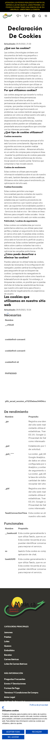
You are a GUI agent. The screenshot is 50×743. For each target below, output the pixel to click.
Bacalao (8, 655)
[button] (18, 15)
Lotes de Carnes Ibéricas (15, 664)
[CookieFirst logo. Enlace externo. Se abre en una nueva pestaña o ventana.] (3, 707)
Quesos (7, 646)
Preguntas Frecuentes (14, 679)
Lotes (6, 641)
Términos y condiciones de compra (21, 692)
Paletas (7, 637)
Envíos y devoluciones (15, 683)
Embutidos (9, 650)
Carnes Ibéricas (11, 659)
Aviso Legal (9, 697)
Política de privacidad (39, 705)
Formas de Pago (12, 688)
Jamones (8, 632)
